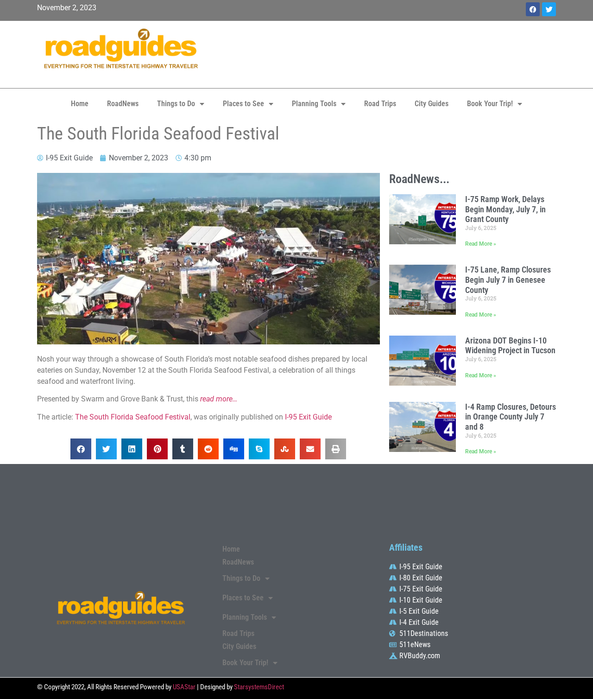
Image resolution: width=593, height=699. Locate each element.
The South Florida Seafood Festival (132, 417)
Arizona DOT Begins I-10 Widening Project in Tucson (510, 346)
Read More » (480, 244)
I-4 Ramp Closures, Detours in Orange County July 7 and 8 (510, 417)
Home (79, 103)
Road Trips (380, 103)
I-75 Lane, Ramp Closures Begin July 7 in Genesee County (508, 279)
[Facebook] (533, 9)
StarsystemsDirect (259, 687)
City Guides (431, 103)
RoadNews (123, 103)
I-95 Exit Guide (308, 417)
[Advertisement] (384, 53)
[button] (80, 448)
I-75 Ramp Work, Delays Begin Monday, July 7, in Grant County (505, 209)
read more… (218, 398)
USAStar (184, 687)
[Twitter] (549, 9)
